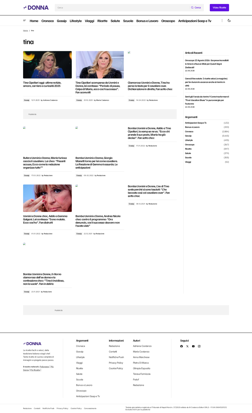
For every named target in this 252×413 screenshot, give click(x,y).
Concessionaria (90, 408)
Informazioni (116, 340)
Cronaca (189, 131)
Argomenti (82, 340)
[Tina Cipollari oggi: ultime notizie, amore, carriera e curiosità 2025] (47, 64)
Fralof (136, 379)
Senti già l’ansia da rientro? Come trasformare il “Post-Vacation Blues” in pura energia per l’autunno (207, 100)
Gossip (26, 100)
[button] (24, 20)
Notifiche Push (116, 357)
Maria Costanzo (141, 351)
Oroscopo (189, 144)
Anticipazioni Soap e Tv (196, 123)
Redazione (114, 346)
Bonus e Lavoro (192, 127)
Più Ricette (35, 370)
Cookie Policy (116, 368)
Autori (136, 340)
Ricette (188, 149)
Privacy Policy (116, 362)
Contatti (113, 351)
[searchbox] (122, 7)
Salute (188, 153)
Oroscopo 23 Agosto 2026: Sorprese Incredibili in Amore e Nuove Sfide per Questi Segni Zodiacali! (207, 64)
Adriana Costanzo (142, 346)
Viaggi (188, 162)
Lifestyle (189, 140)
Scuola (188, 157)
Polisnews (44, 366)
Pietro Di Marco (141, 362)
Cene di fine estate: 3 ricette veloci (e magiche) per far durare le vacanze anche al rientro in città (206, 82)
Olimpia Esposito (141, 368)
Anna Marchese (141, 357)
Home (25, 30)
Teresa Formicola (141, 373)
